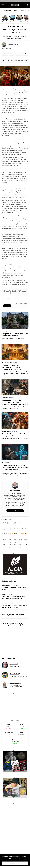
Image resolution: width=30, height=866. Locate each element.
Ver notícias (15, 510)
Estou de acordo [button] (15, 863)
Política (22, 10)
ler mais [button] (25, 859)
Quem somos (7, 10)
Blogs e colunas (8, 658)
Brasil (15, 10)
